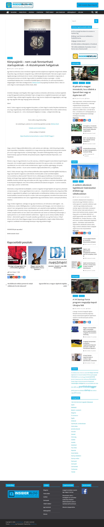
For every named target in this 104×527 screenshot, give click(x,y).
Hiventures (74, 377)
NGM (97, 383)
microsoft (87, 383)
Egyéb (73, 418)
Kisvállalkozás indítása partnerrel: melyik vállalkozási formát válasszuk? (20, 285)
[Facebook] (8, 277)
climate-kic (82, 372)
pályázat (76, 390)
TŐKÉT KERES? (50, 12)
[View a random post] (96, 12)
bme (78, 372)
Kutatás (73, 442)
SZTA (75, 393)
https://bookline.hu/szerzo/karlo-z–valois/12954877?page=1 (37, 136)
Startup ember (75, 458)
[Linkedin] (19, 277)
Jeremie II (73, 379)
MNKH (91, 383)
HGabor (22, 68)
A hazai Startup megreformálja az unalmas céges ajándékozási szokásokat (90, 358)
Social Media (74, 453)
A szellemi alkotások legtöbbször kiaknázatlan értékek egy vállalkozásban (84, 189)
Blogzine (13, 12)
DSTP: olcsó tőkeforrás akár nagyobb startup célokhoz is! (89, 139)
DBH (88, 372)
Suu (91, 390)
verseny (79, 393)
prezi (72, 390)
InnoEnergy (82, 377)
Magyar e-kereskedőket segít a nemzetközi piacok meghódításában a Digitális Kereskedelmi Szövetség (89, 331)
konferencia (86, 379)
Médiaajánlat (71, 12)
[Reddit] (14, 277)
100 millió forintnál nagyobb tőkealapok (82, 402)
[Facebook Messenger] (24, 277)
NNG (77, 387)
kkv (82, 379)
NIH (72, 387)
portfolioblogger (87, 386)
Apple (72, 405)
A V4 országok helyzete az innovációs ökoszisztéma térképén (89, 240)
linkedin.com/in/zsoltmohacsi (37, 128)
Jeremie (92, 377)
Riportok (73, 450)
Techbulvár (74, 469)
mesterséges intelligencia (78, 383)
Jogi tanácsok (60, 12)
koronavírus (92, 379)
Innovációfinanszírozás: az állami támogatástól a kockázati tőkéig (89, 150)
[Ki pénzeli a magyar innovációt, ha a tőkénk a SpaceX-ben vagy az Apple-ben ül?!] (84, 73)
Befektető (73, 407)
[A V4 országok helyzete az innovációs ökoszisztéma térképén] (76, 241)
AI (71, 372)
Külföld (31, 12)
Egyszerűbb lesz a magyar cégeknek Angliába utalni (53, 285)
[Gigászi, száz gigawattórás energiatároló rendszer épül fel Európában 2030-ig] (76, 253)
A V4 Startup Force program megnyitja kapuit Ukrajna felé (85, 302)
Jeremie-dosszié (75, 429)
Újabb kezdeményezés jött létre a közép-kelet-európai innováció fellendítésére (89, 265)
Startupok (40, 12)
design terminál (94, 372)
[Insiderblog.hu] (8, 12)
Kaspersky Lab (78, 379)
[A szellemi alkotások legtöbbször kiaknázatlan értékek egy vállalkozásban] (84, 172)
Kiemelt (88, 82)
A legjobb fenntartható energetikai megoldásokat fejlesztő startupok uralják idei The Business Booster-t (89, 345)
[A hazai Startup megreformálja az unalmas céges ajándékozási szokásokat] (76, 359)
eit (77, 374)
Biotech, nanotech (76, 410)
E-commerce (74, 415)
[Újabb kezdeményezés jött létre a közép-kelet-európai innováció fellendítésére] (76, 266)
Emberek (73, 421)
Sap (79, 390)
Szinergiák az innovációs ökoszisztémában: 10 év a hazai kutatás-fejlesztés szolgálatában (90, 128)
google (95, 374)
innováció (87, 377)
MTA (95, 383)
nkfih (75, 387)
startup (87, 390)
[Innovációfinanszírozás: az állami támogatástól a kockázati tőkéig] (76, 152)
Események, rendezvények (78, 423)
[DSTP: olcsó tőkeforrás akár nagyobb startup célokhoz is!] (76, 141)
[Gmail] (21, 277)
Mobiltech (74, 445)
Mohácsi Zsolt (36, 82)
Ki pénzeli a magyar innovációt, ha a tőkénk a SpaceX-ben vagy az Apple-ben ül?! (84, 90)
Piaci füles (74, 447)
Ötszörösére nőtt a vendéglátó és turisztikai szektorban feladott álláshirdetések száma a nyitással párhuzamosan (69, 500)
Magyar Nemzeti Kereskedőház (81, 381)
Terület (73, 472)
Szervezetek (74, 466)
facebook (84, 374)
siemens (82, 390)
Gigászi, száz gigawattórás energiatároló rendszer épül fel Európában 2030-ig (90, 252)
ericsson (80, 374)
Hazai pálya (22, 12)
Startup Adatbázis (76, 456)
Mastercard (91, 381)
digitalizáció (74, 374)
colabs (85, 372)
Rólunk (80, 12)
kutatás (73, 381)
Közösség (73, 437)
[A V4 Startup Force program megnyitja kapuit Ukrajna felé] (84, 286)
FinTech (88, 374)
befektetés (74, 372)
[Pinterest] (16, 277)
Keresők (73, 431)
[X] (11, 277)
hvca (79, 377)
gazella (92, 374)
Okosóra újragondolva (68, 507)
